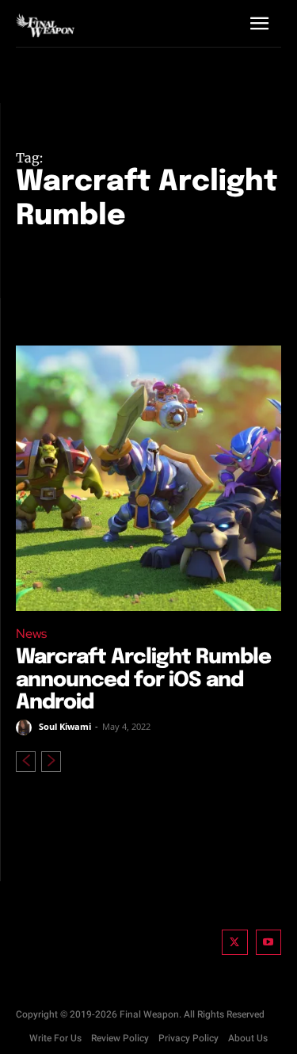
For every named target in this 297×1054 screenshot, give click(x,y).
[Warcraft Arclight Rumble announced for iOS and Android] (148, 478)
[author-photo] (26, 727)
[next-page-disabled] (51, 761)
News (31, 633)
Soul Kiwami (65, 726)
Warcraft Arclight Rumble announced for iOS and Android (143, 680)
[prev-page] (26, 761)
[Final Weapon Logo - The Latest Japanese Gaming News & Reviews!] (45, 25)
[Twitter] (235, 943)
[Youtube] (269, 943)
